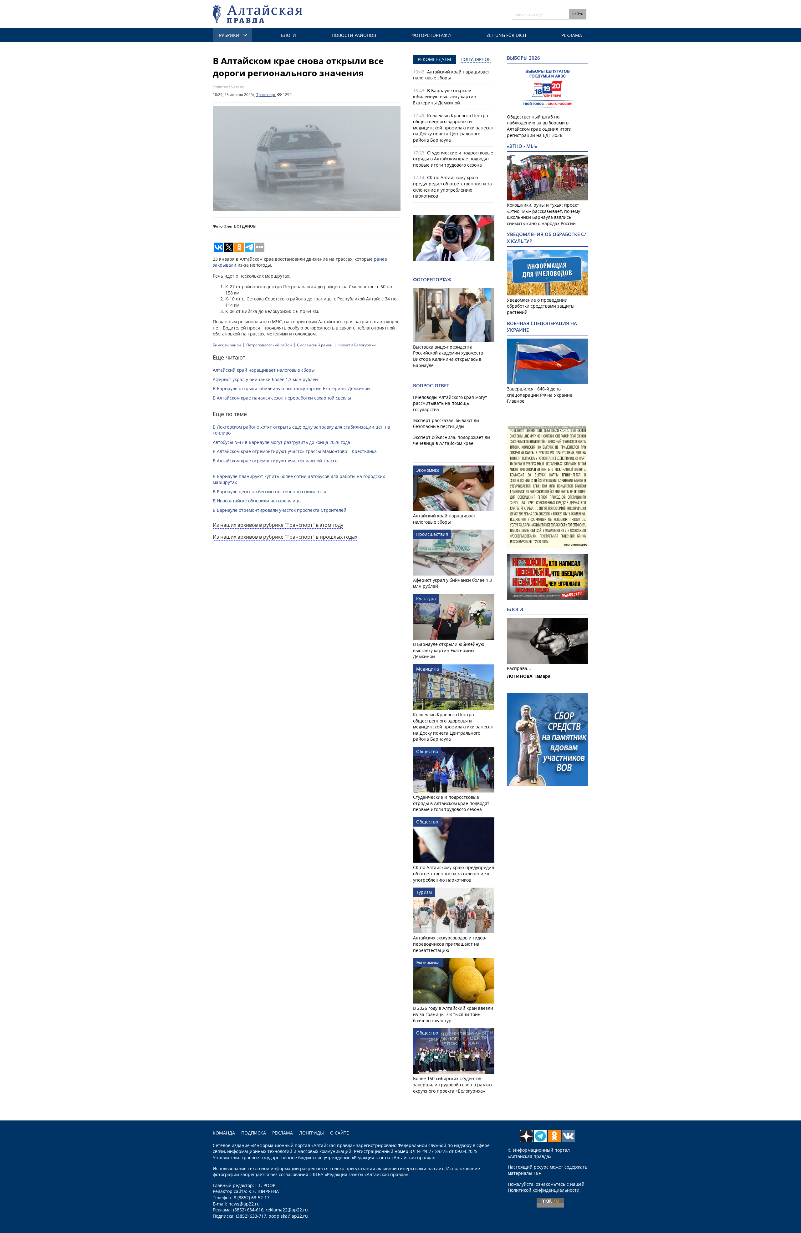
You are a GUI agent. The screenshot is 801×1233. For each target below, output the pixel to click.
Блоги (288, 35)
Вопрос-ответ (431, 385)
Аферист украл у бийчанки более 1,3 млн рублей (265, 379)
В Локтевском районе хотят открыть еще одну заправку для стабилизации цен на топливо (301, 430)
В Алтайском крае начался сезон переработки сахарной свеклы (282, 398)
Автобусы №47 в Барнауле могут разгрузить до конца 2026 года (281, 442)
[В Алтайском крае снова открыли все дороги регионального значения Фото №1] (306, 158)
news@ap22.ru (244, 1204)
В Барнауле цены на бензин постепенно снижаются (269, 492)
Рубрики (229, 35)
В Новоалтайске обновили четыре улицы (257, 501)
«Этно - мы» (522, 146)
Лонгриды (311, 1133)
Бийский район (227, 345)
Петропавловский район (269, 345)
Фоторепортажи (431, 35)
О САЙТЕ (339, 1133)
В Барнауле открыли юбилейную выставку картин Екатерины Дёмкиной (291, 388)
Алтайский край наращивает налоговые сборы (264, 370)
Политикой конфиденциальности (543, 1190)
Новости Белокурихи (357, 345)
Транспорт (266, 94)
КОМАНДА (224, 1133)
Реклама (571, 35)
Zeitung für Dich (506, 35)
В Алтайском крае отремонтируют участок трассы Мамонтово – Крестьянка (295, 451)
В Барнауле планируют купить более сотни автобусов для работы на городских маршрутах (299, 479)
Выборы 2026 (523, 58)
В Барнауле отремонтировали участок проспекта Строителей (279, 510)
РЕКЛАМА (282, 1133)
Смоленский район (315, 345)
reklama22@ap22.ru (287, 1210)
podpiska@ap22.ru (288, 1216)
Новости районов (354, 35)
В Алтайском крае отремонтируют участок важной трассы (276, 461)
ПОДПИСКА (253, 1133)
